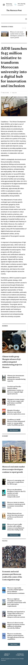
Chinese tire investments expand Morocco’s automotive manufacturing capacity (16, 378)
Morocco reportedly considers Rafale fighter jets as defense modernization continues (15, 590)
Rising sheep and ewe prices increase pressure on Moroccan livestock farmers (15, 516)
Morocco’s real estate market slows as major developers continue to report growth (17, 35)
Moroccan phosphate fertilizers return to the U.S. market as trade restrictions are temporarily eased (16, 493)
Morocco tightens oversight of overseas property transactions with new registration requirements (16, 602)
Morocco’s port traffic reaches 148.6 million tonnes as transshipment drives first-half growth (15, 527)
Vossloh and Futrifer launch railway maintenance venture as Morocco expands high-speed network (15, 390)
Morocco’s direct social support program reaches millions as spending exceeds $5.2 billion (16, 625)
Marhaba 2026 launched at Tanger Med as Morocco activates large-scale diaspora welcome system (16, 614)
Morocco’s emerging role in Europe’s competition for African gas (15, 482)
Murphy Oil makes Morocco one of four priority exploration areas (16, 412)
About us (7, 653)
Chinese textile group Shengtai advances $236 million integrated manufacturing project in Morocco (12, 361)
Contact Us (20, 653)
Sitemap (6, 655)
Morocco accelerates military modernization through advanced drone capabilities (15, 636)
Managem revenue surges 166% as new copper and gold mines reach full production (15, 402)
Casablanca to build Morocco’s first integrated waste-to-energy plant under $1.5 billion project (16, 422)
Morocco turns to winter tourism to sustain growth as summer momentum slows (16, 505)
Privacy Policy (20, 655)
